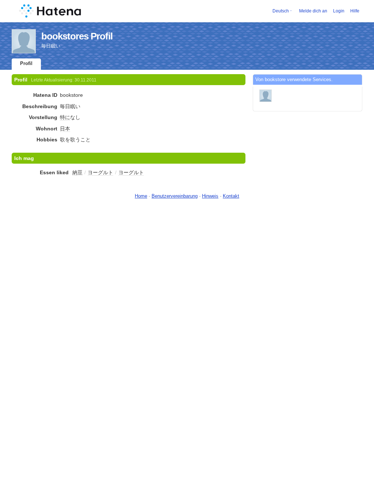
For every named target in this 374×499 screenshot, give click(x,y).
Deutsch (280, 11)
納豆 (77, 172)
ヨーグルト (100, 172)
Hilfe (354, 11)
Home (141, 196)
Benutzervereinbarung (175, 196)
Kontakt (231, 196)
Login (338, 11)
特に (65, 117)
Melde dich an (313, 11)
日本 (65, 129)
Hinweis (210, 196)
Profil (26, 63)
